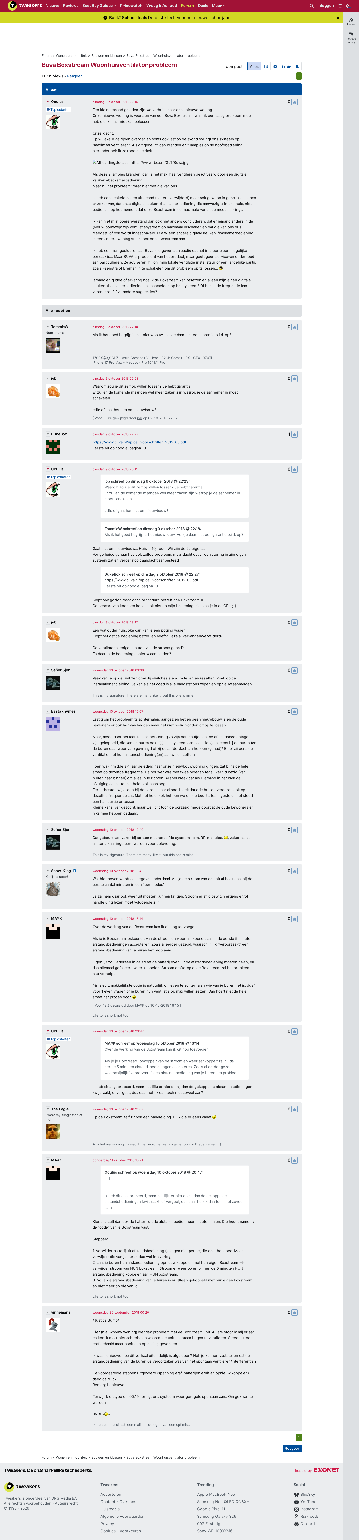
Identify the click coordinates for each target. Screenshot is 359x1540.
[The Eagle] (53, 1131)
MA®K (56, 918)
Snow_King (61, 870)
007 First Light (210, 1523)
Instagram (309, 1508)
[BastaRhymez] (53, 724)
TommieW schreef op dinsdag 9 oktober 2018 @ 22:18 (152, 528)
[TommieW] (53, 345)
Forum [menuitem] (187, 5)
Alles (254, 66)
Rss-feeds (309, 1516)
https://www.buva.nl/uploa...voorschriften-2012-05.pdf (139, 442)
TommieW (59, 326)
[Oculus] (53, 122)
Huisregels (110, 1508)
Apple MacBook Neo (216, 1494)
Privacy (107, 1523)
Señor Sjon (60, 670)
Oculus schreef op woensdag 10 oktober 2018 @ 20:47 (153, 1172)
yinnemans (60, 1312)
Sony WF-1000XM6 (214, 1531)
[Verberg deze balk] (338, 17)
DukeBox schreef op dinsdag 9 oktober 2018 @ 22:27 (152, 574)
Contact (107, 1501)
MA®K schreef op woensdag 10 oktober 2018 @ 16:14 (152, 1043)
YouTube (308, 1501)
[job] (53, 391)
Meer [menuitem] (217, 5)
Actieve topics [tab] (351, 40)
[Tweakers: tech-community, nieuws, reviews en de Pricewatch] (25, 6)
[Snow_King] (53, 889)
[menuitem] (312, 6)
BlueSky (307, 1494)
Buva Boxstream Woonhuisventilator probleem (163, 55)
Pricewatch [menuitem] (131, 5)
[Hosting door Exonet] (317, 1470)
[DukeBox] (53, 447)
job (53, 378)
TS (265, 66)
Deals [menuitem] (203, 5)
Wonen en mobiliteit (71, 55)
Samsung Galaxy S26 (216, 1516)
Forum (47, 55)
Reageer (74, 76)
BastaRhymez (63, 711)
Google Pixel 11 (211, 1508)
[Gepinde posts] (297, 66)
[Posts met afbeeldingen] (275, 66)
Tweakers (12, 1498)
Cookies (108, 1531)
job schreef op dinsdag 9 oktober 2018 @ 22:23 (147, 481)
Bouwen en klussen (106, 55)
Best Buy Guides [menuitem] (97, 5)
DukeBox (59, 434)
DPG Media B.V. (65, 1498)
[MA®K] (53, 931)
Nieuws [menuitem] (52, 5)
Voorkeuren (130, 1531)
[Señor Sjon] (53, 683)
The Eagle (60, 1109)
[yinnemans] (53, 1325)
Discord (307, 1523)
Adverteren (110, 1494)
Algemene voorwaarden (122, 1516)
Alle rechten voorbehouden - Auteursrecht (41, 1503)
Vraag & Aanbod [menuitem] (161, 5)
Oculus (57, 101)
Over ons (127, 1501)
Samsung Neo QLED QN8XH (223, 1501)
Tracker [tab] (351, 24)
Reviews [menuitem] (70, 5)
